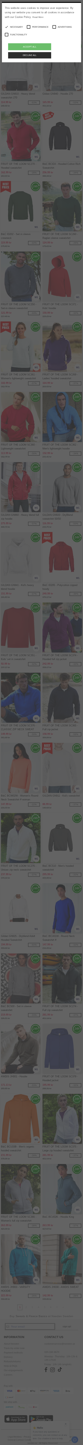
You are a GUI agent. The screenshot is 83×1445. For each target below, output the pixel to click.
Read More (37, 17)
